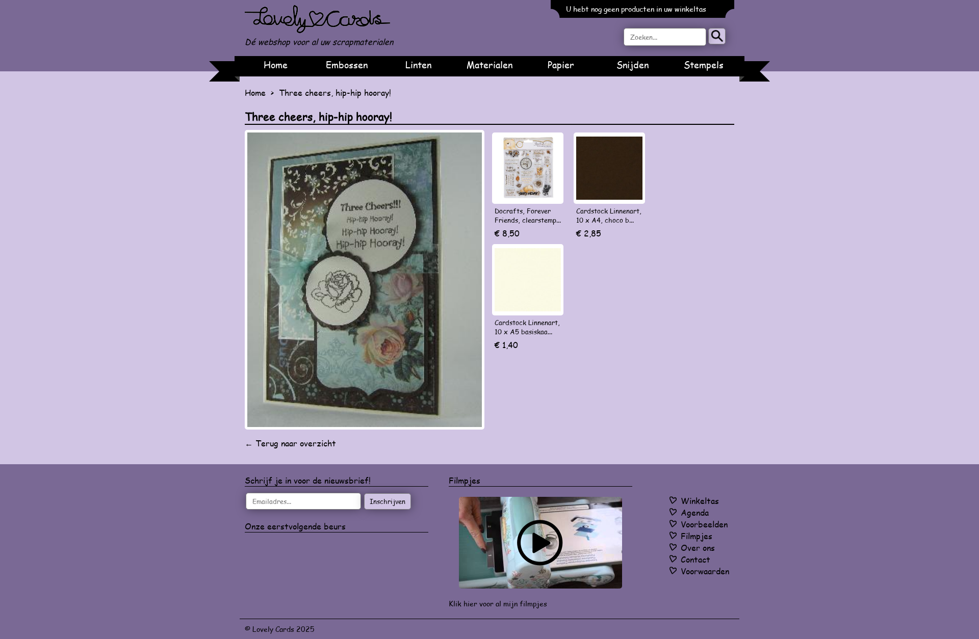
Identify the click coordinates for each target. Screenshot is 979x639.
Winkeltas (700, 501)
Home (276, 65)
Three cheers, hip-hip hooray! (335, 92)
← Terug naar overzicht (290, 443)
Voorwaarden (705, 571)
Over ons (698, 547)
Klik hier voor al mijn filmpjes (498, 603)
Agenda (695, 512)
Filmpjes (696, 536)
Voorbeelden (704, 524)
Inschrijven (387, 501)
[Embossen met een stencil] (540, 543)
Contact (695, 559)
